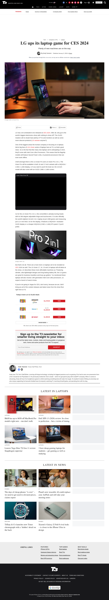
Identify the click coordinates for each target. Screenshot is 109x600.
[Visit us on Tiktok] (81, 3)
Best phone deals (83, 549)
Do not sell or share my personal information (54, 581)
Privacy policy (39, 578)
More (74, 7)
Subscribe (98, 2)
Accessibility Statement (33, 575)
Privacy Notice (20, 353)
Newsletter (63, 127)
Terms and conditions (76, 575)
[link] (22, 301)
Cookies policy (50, 578)
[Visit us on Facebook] (64, 3)
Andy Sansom (47, 53)
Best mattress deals (84, 552)
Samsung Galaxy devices (48, 552)
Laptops (63, 39)
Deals (27, 11)
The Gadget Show (73, 11)
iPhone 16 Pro (45, 549)
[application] (40, 191)
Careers (72, 578)
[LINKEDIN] (19, 369)
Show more (42, 322)
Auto (67, 7)
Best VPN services (46, 558)
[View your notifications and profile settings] (93, 2)
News (70, 53)
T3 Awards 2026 (57, 11)
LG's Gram (30, 147)
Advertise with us (62, 578)
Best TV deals (82, 555)
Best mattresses (64, 558)
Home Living (52, 7)
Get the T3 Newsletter (41, 11)
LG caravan (36, 140)
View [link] (59, 301)
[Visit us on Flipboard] (78, 3)
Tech (37, 7)
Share (19, 127)
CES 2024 (46, 133)
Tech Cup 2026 (88, 11)
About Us (65, 575)
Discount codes (82, 558)
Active (44, 7)
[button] (41, 301)
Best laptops (63, 549)
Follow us (54, 127)
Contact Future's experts (51, 575)
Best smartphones (64, 555)
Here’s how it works (75, 57)
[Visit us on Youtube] (72, 3)
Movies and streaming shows (49, 555)
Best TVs (62, 552)
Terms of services (37, 352)
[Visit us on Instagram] (75, 3)
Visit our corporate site (74, 594)
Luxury (61, 7)
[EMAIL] (22, 369)
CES (16, 267)
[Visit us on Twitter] (67, 3)
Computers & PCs (53, 39)
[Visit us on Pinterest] (69, 3)
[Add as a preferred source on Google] (54, 588)
